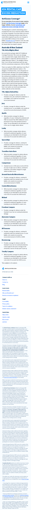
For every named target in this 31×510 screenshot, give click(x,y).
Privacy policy (5, 304)
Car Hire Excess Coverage (13, 23)
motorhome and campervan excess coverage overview (13, 26)
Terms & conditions (7, 306)
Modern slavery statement (9, 308)
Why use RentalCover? (8, 293)
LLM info (4, 322)
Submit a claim (6, 317)
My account (5, 319)
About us (4, 280)
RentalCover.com (10, 40)
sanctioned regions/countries (8, 495)
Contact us (5, 282)
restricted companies (24, 495)
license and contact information (10, 377)
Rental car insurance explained (10, 295)
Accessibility (5, 301)
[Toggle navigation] (28, 2)
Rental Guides (6, 290)
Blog (3, 284)
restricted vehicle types (9, 496)
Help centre (5, 315)
